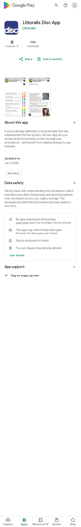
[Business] (13, 173)
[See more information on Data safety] (74, 182)
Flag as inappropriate (22, 275)
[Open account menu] (74, 5)
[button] (17, 46)
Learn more (22, 222)
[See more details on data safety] (17, 255)
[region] (40, 44)
